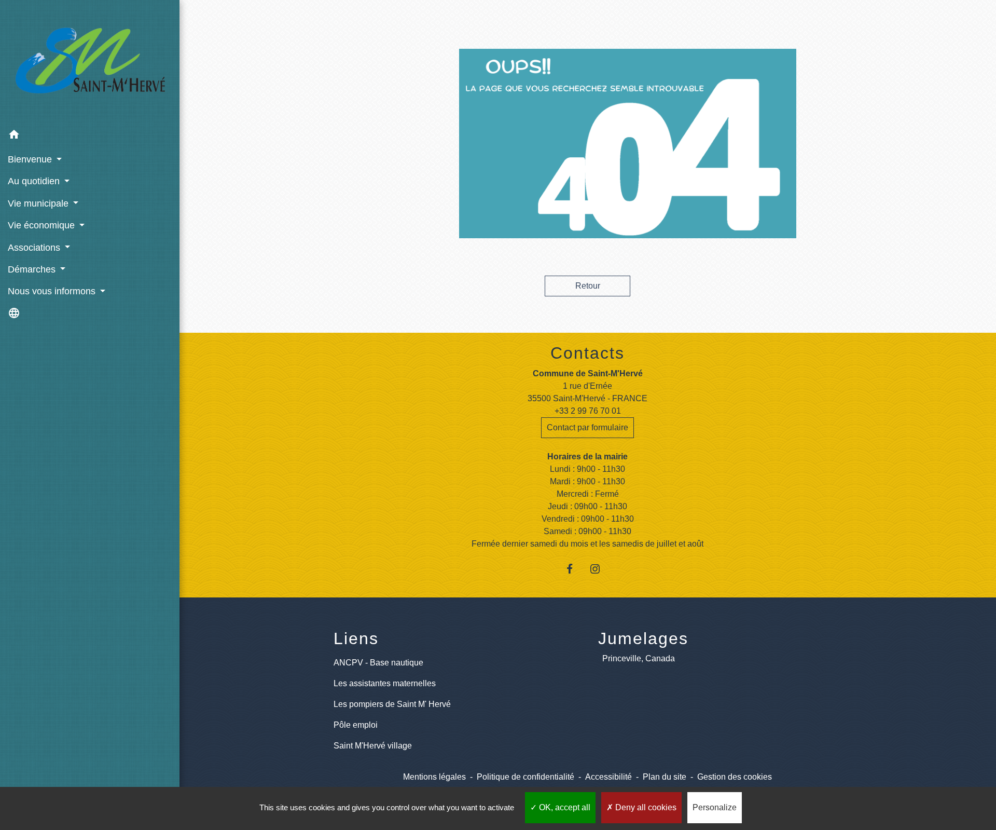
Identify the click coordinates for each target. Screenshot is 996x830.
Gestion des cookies (734, 776)
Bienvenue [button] (31, 159)
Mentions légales (434, 776)
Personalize (715, 807)
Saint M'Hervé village (373, 745)
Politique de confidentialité (525, 776)
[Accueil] (90, 62)
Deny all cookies (644, 807)
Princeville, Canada (638, 658)
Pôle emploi (356, 724)
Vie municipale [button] (39, 203)
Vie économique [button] (42, 225)
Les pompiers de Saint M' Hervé (392, 704)
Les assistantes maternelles (385, 683)
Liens (356, 638)
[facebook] (575, 569)
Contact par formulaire (587, 427)
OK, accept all (563, 807)
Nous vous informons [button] (53, 291)
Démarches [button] (33, 269)
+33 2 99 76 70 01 (588, 410)
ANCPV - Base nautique (378, 662)
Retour (587, 285)
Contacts (587, 353)
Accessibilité (608, 776)
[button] (90, 136)
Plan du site (664, 776)
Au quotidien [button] (35, 181)
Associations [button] (35, 247)
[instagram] (600, 569)
